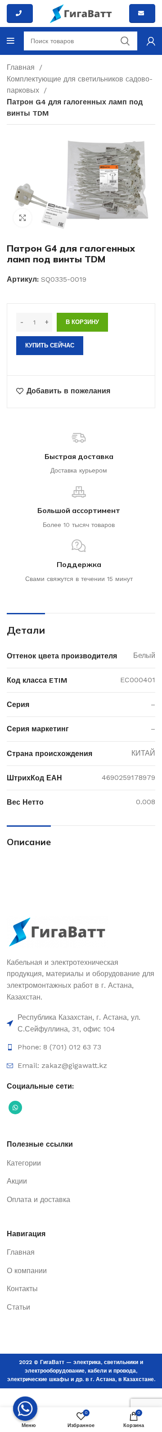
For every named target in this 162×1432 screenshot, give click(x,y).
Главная (22, 67)
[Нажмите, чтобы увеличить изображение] (23, 218)
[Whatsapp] (25, 1408)
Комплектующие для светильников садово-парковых (80, 85)
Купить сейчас (49, 345)
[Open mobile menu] (10, 41)
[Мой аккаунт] (151, 41)
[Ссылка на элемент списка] (81, 1023)
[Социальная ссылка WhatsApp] (15, 1107)
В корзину (82, 322)
